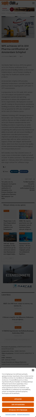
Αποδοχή (18, 399)
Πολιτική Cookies (10, 414)
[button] (33, 370)
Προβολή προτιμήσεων (18, 410)
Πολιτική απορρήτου (23, 414)
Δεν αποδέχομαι (18, 404)
